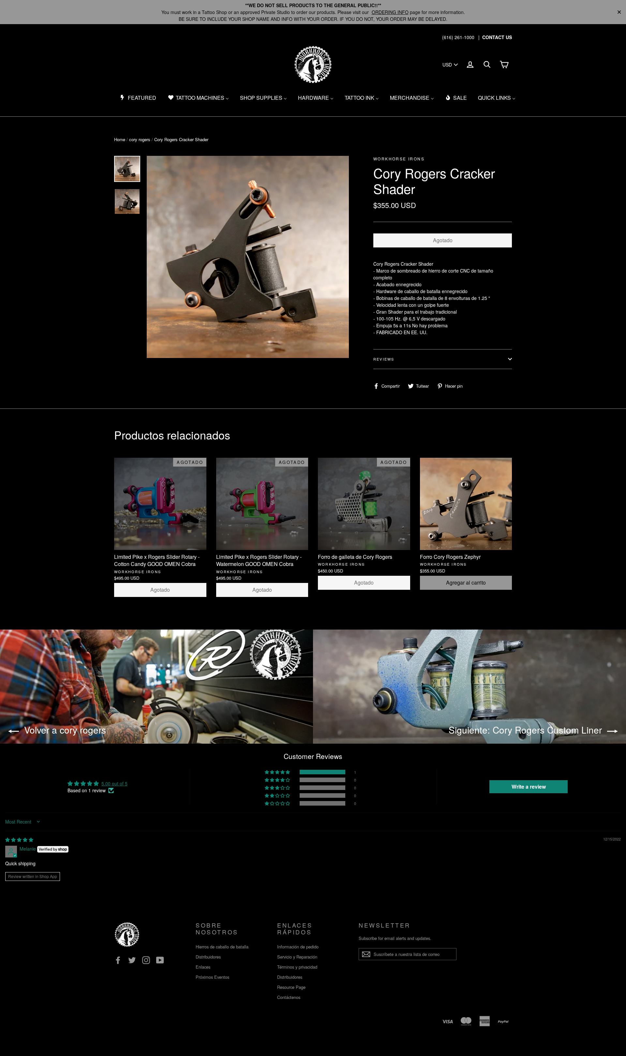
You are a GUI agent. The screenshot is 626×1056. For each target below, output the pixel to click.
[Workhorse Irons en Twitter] (132, 960)
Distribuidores (208, 957)
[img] (19, 839)
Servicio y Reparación (297, 957)
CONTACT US (497, 37)
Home (119, 139)
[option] (248, 257)
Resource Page (291, 987)
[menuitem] (138, 98)
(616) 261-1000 (458, 37)
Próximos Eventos (212, 977)
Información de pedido (298, 947)
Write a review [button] (529, 786)
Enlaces (203, 967)
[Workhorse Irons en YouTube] (160, 960)
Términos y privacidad (297, 967)
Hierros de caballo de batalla (222, 947)
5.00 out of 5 (114, 783)
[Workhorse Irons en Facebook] (118, 960)
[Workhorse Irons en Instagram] (146, 960)
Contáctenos (288, 997)
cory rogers (139, 139)
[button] (278, 772)
